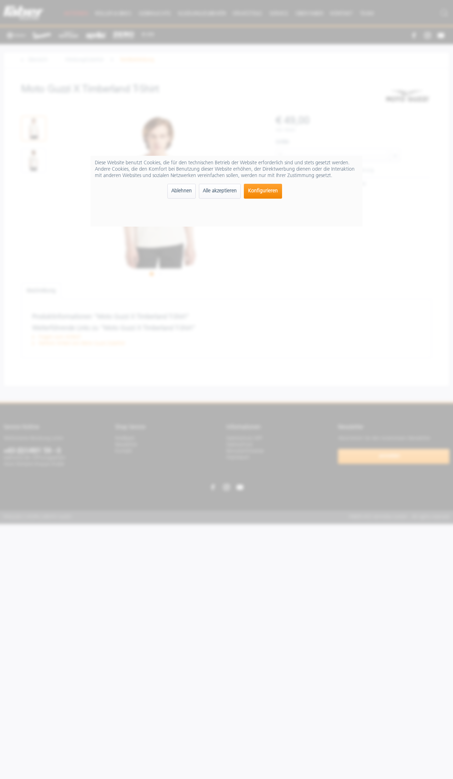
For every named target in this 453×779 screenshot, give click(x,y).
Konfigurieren (263, 191)
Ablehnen (181, 191)
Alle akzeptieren (220, 191)
